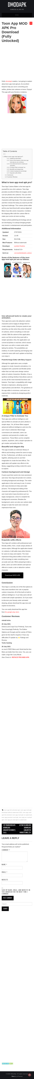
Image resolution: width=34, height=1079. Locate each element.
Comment (6, 850)
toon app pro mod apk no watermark (15, 820)
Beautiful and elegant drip (16, 169)
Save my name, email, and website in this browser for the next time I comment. (16, 892)
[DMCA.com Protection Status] (7, 1063)
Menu (17, 15)
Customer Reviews (12, 177)
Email (4, 872)
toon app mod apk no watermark (22, 815)
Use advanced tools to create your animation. (18, 164)
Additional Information (15, 158)
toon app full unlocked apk (12, 810)
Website (5, 880)
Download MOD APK (12, 575)
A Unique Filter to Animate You (18, 167)
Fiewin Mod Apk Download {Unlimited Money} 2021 (9, 829)
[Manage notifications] (29, 1074)
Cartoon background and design (18, 171)
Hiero (13, 1076)
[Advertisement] (17, 62)
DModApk (17, 5)
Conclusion (10, 175)
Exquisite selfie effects (15, 173)
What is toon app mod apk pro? (13, 156)
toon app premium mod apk (10, 817)
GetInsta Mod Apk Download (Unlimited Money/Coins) (25, 829)
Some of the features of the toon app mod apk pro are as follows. (19, 161)
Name (4, 865)
